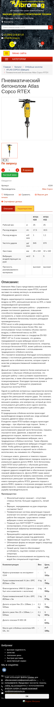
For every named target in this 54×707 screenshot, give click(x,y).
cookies (31, 677)
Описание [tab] (8, 208)
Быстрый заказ (9, 175)
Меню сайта (19, 53)
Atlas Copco (47, 189)
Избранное (9, 194)
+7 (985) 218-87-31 (13, 34)
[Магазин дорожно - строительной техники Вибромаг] (27, 4)
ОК (27, 696)
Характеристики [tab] (24, 208)
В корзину (27, 170)
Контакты (8, 22)
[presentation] (3, 160)
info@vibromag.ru (12, 38)
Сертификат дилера (13, 201)
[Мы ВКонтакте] (4, 670)
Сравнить (26, 194)
